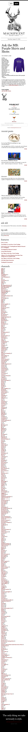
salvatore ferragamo (6, 591)
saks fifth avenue (5, 589)
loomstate (3, 490)
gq (1, 433)
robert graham (4, 581)
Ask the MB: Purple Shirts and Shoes (13, 48)
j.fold (2, 459)
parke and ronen (5, 554)
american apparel (5, 291)
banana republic (4, 304)
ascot (2, 297)
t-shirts (3, 634)
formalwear (3, 418)
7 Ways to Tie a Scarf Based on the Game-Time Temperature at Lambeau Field (11, 256)
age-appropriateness (6, 285)
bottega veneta (4, 332)
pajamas (3, 548)
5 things (3, 275)
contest (3, 366)
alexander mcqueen (5, 286)
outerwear (3, 545)
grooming (3, 434)
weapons (3, 690)
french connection (5, 420)
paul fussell (3, 555)
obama (2, 540)
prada (2, 563)
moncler (3, 518)
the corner (3, 639)
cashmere (3, 345)
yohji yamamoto (4, 704)
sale (2, 590)
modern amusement (5, 517)
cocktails (3, 356)
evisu (2, 400)
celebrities (3, 347)
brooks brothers (4, 335)
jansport (3, 463)
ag (1, 284)
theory (2, 643)
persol (2, 558)
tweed (2, 671)
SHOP (16, 3)
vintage (3, 683)
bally (2, 302)
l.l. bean (2, 475)
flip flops (3, 414)
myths (2, 528)
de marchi (3, 379)
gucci (2, 435)
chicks (2, 351)
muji (2, 526)
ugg (2, 672)
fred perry (3, 419)
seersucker (3, 598)
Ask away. (24, 225)
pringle (2, 564)
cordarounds (4, 369)
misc (2, 515)
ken (2, 472)
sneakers (3, 612)
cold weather (4, 360)
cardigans (3, 342)
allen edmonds (4, 287)
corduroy (3, 371)
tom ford (3, 654)
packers (3, 547)
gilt (2, 427)
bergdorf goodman (5, 317)
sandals (3, 592)
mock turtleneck (5, 516)
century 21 (3, 349)
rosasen (3, 585)
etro (2, 399)
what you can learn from (6, 693)
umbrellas (3, 673)
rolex (2, 584)
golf (2, 432)
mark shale (3, 503)
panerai (2, 551)
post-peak (3, 562)
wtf (2, 702)
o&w (2, 537)
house (2, 452)
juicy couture (4, 470)
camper (2, 340)
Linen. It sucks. (4, 242)
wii (1, 696)
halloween (3, 437)
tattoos (3, 637)
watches (3, 689)
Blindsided (4, 176)
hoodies (3, 450)
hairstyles (3, 436)
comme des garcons (5, 363)
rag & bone (3, 571)
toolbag (3, 656)
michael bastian (4, 511)
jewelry (2, 466)
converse (3, 367)
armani (2, 294)
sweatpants (3, 629)
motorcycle (3, 521)
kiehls (2, 474)
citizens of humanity (6, 353)
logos (2, 489)
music (2, 527)
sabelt (2, 588)
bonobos (3, 327)
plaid (2, 560)
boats (2, 325)
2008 (2, 268)
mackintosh (3, 494)
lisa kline (3, 488)
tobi (2, 650)
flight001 (3, 413)
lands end (3, 477)
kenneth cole (4, 473)
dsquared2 (3, 390)
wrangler (3, 701)
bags (2, 300)
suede (2, 622)
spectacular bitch (5, 616)
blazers (2, 321)
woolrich (3, 698)
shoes (9, 91)
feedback (3, 408)
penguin (3, 557)
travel (2, 662)
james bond (3, 462)
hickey (2, 448)
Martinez (14, 121)
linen (2, 487)
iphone (2, 454)
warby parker (4, 686)
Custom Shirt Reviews (6, 251)
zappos (2, 708)
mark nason (3, 502)
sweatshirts (4, 630)
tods (2, 652)
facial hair (3, 403)
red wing (3, 576)
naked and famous (5, 529)
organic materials (5, 544)
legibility (3, 484)
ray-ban (3, 575)
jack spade (3, 460)
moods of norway (5, 520)
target (2, 636)
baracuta (3, 305)
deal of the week (5, 380)
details (2, 382)
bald (2, 301)
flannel (2, 410)
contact (3, 365)
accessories (3, 280)
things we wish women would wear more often (11, 644)
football (3, 416)
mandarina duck (4, 500)
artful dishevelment (5, 295)
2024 (2, 273)
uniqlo (2, 677)
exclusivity (3, 401)
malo (2, 499)
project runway (4, 567)
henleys (3, 446)
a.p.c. (2, 279)
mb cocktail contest (5, 508)
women (2, 697)
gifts (2, 426)
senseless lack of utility (6, 600)
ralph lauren (4, 573)
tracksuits (3, 661)
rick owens (3, 580)
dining (2, 385)
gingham (3, 428)
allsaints (3, 288)
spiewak (3, 617)
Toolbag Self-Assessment (7, 262)
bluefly (2, 322)
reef (2, 577)
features (3, 407)
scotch (2, 597)
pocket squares (4, 561)
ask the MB (4, 91)
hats (2, 440)
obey (2, 541)
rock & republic (4, 582)
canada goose (4, 341)
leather (2, 483)
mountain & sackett (5, 522)
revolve (2, 578)
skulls (2, 610)
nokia (2, 535)
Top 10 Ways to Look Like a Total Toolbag (10, 244)
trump (2, 665)
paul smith (3, 556)
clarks (2, 354)
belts (2, 313)
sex (2, 602)
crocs (2, 376)
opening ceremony (5, 543)
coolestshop (4, 368)
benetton (3, 315)
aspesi (2, 299)
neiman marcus (4, 531)
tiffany (2, 648)
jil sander (3, 467)
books (2, 328)
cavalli (2, 346)
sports (2, 618)
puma (2, 570)
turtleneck (3, 669)
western (3, 692)
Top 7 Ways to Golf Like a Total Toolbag (10, 258)
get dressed (3, 425)
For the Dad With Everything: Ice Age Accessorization (11, 143)
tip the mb (3, 649)
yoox (2, 705)
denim (2, 381)
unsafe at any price (5, 678)
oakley (2, 538)
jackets (2, 461)
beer (2, 309)
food (2, 415)
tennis (2, 638)
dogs (2, 387)
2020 (2, 272)
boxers (2, 333)
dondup (3, 389)
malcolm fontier (4, 497)
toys (2, 658)
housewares (4, 453)
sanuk (2, 594)
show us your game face (6, 608)
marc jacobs (3, 501)
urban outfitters (5, 679)
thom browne (4, 645)
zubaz (2, 709)
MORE (25, 148)
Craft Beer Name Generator (7, 260)
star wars (3, 621)
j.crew (2, 457)
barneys (3, 306)
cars (2, 344)
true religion (4, 664)
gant (2, 423)
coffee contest (4, 359)
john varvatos (4, 468)
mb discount (4, 509)
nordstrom (3, 536)
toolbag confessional (6, 657)
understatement (5, 675)
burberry (3, 336)
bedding (3, 308)
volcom (2, 684)
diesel (2, 383)
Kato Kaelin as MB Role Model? (9, 161)
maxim (2, 506)
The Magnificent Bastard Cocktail (9, 249)
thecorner (3, 642)
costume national (5, 375)
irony (2, 455)
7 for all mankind (5, 277)
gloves (2, 430)
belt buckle (3, 312)
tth (2, 668)
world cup (3, 699)
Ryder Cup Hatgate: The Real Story (10, 213)
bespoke (3, 318)
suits (2, 624)
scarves (2, 595)
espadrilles (3, 395)
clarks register (4, 355)
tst (1, 666)
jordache (3, 469)
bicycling (3, 319)
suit (2, 623)
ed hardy (3, 393)
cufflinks (3, 378)
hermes (2, 447)
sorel (2, 615)
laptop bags (3, 481)
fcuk (2, 406)
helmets (3, 443)
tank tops (3, 635)
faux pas (3, 405)
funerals (3, 421)
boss (2, 331)
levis (2, 486)
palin (2, 549)
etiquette (3, 398)
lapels (2, 480)
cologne (3, 362)
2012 (2, 270)
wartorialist (4, 688)
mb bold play (4, 507)
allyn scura (3, 290)
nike (2, 534)
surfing (2, 627)
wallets (2, 685)
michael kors (4, 513)
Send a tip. (6, 235)
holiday (2, 449)
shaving (3, 603)
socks (2, 614)
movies (2, 523)
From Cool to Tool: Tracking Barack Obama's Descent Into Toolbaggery (13, 247)
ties (2, 646)
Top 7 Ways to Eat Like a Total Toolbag (10, 253)
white (2, 695)
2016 (2, 271)
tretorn (3, 663)
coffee (2, 358)
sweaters (3, 628)
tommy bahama (4, 655)
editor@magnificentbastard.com (16, 127)
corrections (3, 373)
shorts (2, 607)
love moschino (4, 491)
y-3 (2, 703)
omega (2, 542)
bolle (2, 326)
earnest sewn (4, 392)
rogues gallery (4, 583)
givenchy (3, 429)
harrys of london (5, 439)
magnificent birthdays (6, 496)
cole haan (3, 361)
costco (2, 374)
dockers (3, 386)
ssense (2, 619)
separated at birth (5, 601)
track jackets (4, 659)
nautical (3, 530)
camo (2, 339)
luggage (3, 493)
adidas (2, 282)
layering (3, 482)
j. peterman (3, 456)
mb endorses (4, 510)
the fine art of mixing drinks (7, 641)
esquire (2, 396)
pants (2, 553)
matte (2, 504)
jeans (2, 464)
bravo (2, 334)
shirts (2, 604)
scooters (3, 596)
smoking (3, 611)
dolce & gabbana (5, 388)
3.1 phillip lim (4, 274)
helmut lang (4, 445)
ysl (1, 706)
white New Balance (14, 85)
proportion (3, 568)
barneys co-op (4, 307)
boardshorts (4, 324)
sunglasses (3, 625)
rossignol (3, 587)
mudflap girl (4, 524)
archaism (3, 293)
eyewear (3, 402)
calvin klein (3, 338)
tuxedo (2, 670)
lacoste (2, 476)
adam (2, 281)
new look (3, 533)
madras (2, 495)
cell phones (3, 348)
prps (2, 569)
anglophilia (3, 292)
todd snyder (4, 651)
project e (3, 565)
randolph (3, 574)
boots (2, 329)
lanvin (2, 479)
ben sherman (4, 314)
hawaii (2, 441)
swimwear (3, 632)
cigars (2, 352)
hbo (2, 442)
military (3, 514)
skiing (2, 609)
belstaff (3, 311)
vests (2, 681)
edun (2, 394)
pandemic (3, 550)
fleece (2, 412)
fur (2, 422)
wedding (3, 691)
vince (2, 682)
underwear (3, 676)
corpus (2, 372)
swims (2, 631)
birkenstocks (4, 320)
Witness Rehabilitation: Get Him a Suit (11, 195)
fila (1, 409)
